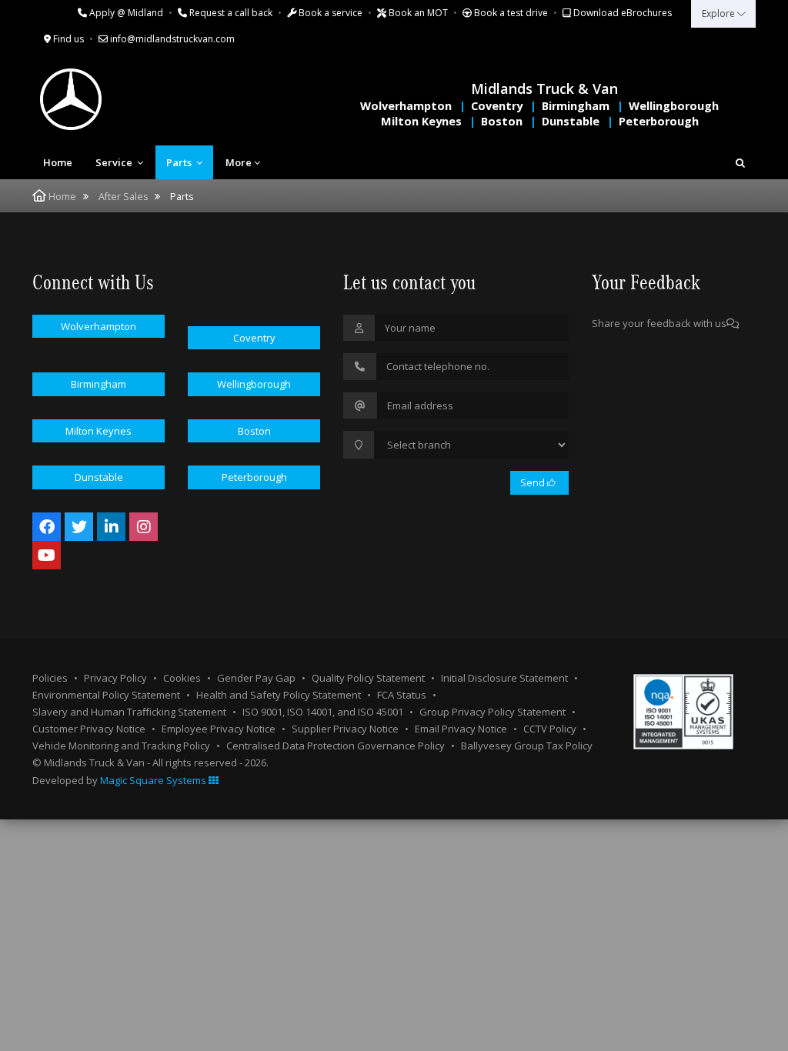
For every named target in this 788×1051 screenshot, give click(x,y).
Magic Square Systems (154, 780)
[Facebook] (46, 526)
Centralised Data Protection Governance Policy (335, 745)
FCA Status (401, 695)
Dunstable (570, 121)
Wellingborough (674, 105)
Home (57, 162)
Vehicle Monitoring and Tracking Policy (121, 745)
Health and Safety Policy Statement (278, 695)
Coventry (497, 105)
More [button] (238, 162)
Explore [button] (719, 13)
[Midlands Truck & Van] (132, 99)
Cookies (182, 678)
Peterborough (659, 121)
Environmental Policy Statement (106, 695)
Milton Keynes (421, 121)
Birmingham (575, 105)
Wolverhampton (406, 105)
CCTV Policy (549, 729)
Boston (502, 121)
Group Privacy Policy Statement (492, 712)
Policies (50, 678)
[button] (740, 162)
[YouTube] (46, 555)
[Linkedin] (111, 526)
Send (533, 482)
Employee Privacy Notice (218, 729)
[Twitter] (79, 526)
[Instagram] (143, 526)
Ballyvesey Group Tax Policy (527, 745)
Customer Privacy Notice (88, 729)
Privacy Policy (115, 678)
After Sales (123, 196)
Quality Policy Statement (368, 678)
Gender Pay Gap (256, 678)
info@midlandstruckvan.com (171, 38)
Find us (67, 38)
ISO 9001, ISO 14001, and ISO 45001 (322, 712)
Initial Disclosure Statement (504, 678)
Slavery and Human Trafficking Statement (129, 712)
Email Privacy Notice (461, 729)
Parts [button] (180, 162)
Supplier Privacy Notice (345, 729)
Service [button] (115, 162)
